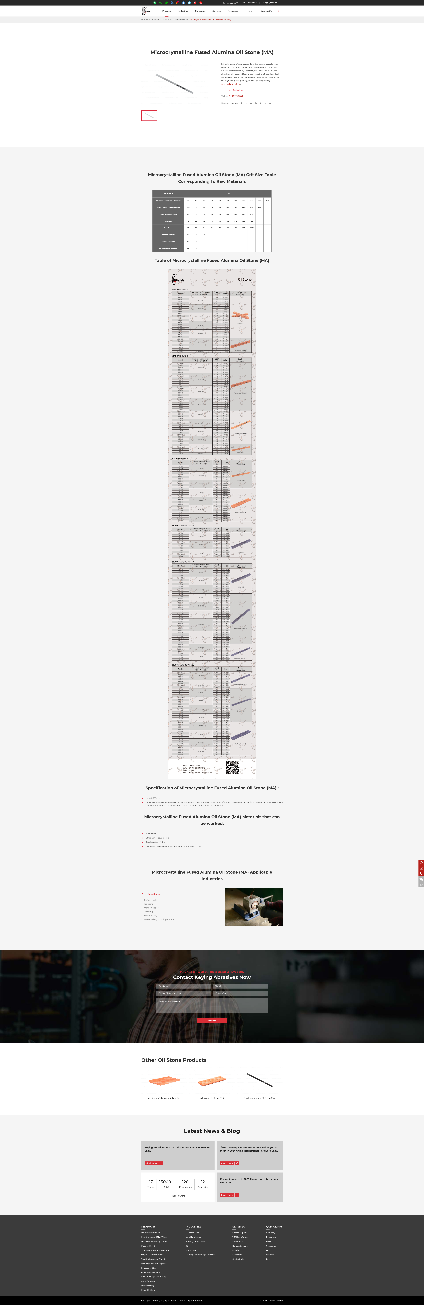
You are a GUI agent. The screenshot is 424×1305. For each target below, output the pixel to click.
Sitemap (264, 1300)
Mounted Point (148, 1246)
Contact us (236, 90)
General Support (239, 1233)
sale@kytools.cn (270, 3)
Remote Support (240, 1246)
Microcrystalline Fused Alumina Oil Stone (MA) (210, 20)
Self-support (238, 1242)
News (249, 11)
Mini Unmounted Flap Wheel (154, 1237)
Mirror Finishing (148, 1290)
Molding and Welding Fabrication (201, 1255)
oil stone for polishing (230, 84)
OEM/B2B (236, 1250)
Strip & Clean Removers (152, 1255)
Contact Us (266, 11)
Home (147, 20)
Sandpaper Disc (148, 1268)
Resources (233, 11)
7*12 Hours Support (241, 1237)
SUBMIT (212, 1020)
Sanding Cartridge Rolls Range (155, 1250)
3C (187, 1246)
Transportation (192, 1233)
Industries (183, 11)
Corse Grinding (148, 1281)
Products (166, 11)
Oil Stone (184, 20)
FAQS (268, 1250)
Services (216, 11)
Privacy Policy (276, 1300)
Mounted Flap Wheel (150, 1233)
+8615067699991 (249, 3)
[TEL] (421, 873)
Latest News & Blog (212, 1131)
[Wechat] (421, 879)
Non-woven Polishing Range (154, 1242)
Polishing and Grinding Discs (154, 1264)
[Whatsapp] (421, 862)
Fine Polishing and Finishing (154, 1277)
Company (200, 11)
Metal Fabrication (194, 1237)
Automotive (191, 1250)
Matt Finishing (147, 1286)
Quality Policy (238, 1259)
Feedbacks (237, 1255)
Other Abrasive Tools (170, 20)
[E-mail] (421, 868)
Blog (268, 1259)
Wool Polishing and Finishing (154, 1259)
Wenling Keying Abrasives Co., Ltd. (168, 1300)
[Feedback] (421, 884)
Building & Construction (196, 1242)
